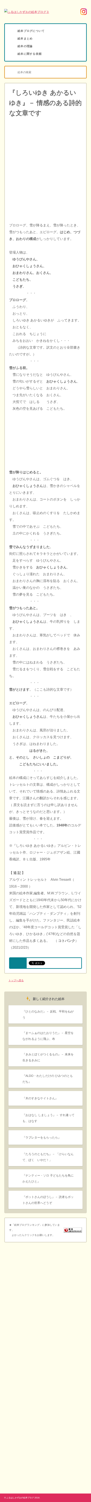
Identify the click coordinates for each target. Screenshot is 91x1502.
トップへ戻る (16, 980)
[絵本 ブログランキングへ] (73, 1230)
